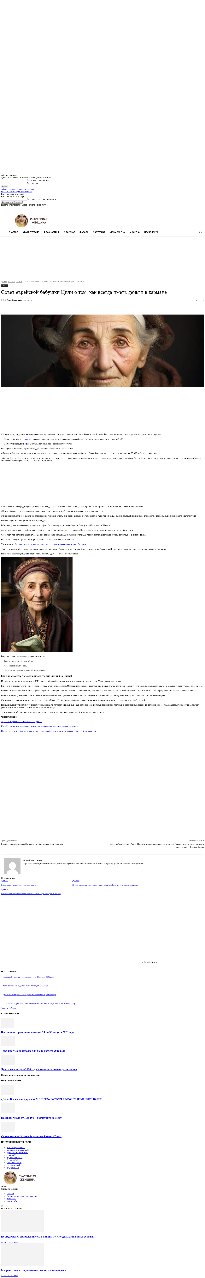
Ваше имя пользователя (38, 180)
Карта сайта (12, 1201)
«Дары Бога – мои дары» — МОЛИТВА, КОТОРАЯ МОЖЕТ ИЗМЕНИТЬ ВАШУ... (52, 1099)
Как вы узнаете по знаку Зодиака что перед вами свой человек (32, 844)
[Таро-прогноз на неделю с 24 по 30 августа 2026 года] (8, 1045)
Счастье (11, 281)
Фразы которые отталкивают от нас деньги (21, 721)
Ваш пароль (32, 183)
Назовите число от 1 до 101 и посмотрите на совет (31, 1117)
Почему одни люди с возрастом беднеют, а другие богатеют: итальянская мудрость (105, 885)
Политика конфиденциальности (16, 191)
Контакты (11, 1198)
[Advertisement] (102, 256)
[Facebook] (186, 208)
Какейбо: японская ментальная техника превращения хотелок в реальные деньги (39, 726)
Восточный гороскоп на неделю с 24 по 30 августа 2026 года (28, 977)
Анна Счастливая (14, 300)
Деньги (19, 281)
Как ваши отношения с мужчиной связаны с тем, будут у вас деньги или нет (31, 894)
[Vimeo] (198, 208)
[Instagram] (190, 208)
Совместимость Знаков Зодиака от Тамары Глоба (31, 1136)
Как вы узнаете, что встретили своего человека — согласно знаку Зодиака (50, 544)
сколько (27, 439)
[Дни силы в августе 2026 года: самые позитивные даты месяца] (8, 1064)
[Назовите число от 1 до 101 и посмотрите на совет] (8, 1112)
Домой (4, 281)
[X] (194, 208)
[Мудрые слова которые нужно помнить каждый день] (22, 1265)
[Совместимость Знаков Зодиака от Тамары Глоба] (8, 1131)
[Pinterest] (52, 307)
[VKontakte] (34, 868)
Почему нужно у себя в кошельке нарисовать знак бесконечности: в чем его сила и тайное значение (48, 731)
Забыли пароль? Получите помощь (17, 189)
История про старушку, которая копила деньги (19, 885)
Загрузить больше (9, 1008)
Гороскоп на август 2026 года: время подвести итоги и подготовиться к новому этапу (39, 1003)
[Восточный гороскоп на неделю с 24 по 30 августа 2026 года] (7, 1027)
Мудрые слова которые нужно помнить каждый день (33, 1270)
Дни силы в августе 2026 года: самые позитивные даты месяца (29, 995)
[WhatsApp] (62, 307)
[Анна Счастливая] (3, 300)
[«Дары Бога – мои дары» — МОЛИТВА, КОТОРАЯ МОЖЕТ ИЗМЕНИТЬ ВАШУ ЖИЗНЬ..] (7, 1094)
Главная (10, 1193)
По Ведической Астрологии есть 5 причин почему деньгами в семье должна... (48, 1236)
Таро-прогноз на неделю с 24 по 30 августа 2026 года (25, 986)
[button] (200, 232)
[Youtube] (202, 208)
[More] (72, 307)
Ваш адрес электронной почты (41, 199)
